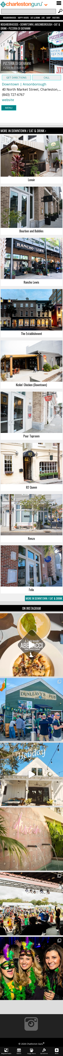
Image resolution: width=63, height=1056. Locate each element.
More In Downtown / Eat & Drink (44, 598)
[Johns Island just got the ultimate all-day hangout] (31, 774)
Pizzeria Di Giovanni (19, 28)
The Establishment (31, 333)
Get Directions (16, 77)
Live (43, 17)
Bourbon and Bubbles (31, 231)
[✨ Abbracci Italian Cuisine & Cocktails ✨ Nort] (31, 644)
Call (47, 77)
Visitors (56, 17)
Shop (48, 17)
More (56, 1053)
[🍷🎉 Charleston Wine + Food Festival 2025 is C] (31, 903)
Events (19, 1053)
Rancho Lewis (31, 282)
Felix (31, 589)
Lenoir (31, 179)
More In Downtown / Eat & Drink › (23, 130)
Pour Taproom (31, 436)
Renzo (31, 538)
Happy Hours (23, 17)
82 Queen (31, 487)
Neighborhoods (9, 17)
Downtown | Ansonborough (36, 24)
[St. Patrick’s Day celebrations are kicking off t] (31, 709)
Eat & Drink (35, 17)
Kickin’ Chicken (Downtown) (31, 384)
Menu (9, 107)
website (8, 100)
